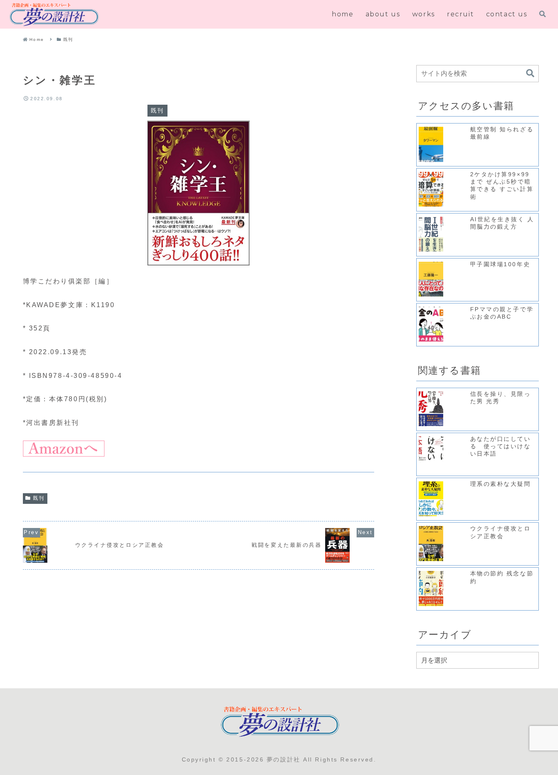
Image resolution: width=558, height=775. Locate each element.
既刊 (39, 498)
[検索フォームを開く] (542, 14)
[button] (530, 73)
